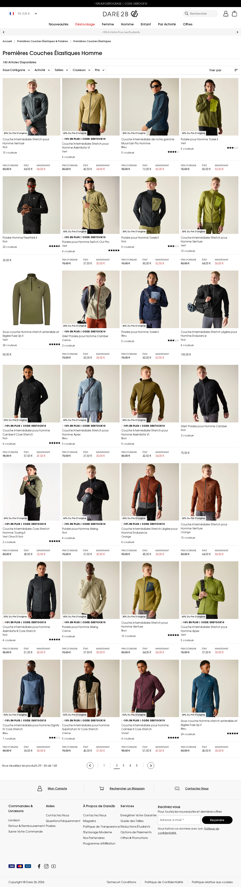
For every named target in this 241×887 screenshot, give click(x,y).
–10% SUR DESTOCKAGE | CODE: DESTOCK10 (120, 3)
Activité (43, 70)
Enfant (146, 24)
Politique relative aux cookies (212, 882)
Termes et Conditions (121, 882)
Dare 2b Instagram (46, 866)
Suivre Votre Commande (25, 831)
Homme (127, 24)
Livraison (14, 820)
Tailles (62, 70)
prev (3, 32)
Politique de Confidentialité (164, 882)
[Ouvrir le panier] (234, 13)
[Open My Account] (226, 13)
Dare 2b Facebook (39, 866)
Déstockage (85, 24)
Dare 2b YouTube (53, 866)
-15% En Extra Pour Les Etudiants (121, 32)
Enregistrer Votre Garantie (138, 815)
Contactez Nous (197, 788)
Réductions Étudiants (135, 826)
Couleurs (82, 70)
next (237, 32)
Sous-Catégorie (17, 70)
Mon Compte (57, 788)
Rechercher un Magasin (127, 788)
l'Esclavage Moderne (97, 832)
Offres (187, 24)
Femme (108, 24)
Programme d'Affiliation (99, 843)
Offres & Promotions (134, 838)
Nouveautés (58, 24)
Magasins (89, 821)
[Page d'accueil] (120, 13)
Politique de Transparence (101, 826)
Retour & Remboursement (26, 826)
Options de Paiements (135, 832)
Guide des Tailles (131, 821)
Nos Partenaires (93, 838)
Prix (100, 70)
